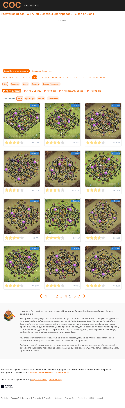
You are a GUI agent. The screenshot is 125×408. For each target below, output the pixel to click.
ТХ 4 (11, 77)
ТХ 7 (28, 77)
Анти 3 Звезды (34, 90)
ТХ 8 (35, 77)
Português (69, 398)
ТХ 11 (54, 77)
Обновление (53, 98)
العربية (100, 398)
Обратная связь (39, 379)
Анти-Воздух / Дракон (73, 90)
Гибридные (95, 90)
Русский (15, 398)
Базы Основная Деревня (16, 71)
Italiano (58, 398)
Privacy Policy (55, 379)
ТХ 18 (102, 77)
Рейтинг (41, 98)
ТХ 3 (5, 77)
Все (5, 84)
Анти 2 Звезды (13, 90)
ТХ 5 (16, 77)
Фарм (25, 84)
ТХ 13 (68, 77)
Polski (80, 398)
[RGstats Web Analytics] (7, 387)
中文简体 (90, 398)
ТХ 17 (95, 77)
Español (48, 398)
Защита (35, 84)
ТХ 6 (22, 77)
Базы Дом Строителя (42, 71)
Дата (20, 98)
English (4, 398)
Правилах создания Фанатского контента (48, 372)
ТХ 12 (61, 77)
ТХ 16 (88, 77)
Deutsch (26, 398)
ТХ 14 (75, 77)
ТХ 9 (41, 77)
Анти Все (51, 90)
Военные (15, 84)
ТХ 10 (47, 77)
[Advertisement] (62, 43)
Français (37, 398)
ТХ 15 (81, 77)
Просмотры (30, 98)
